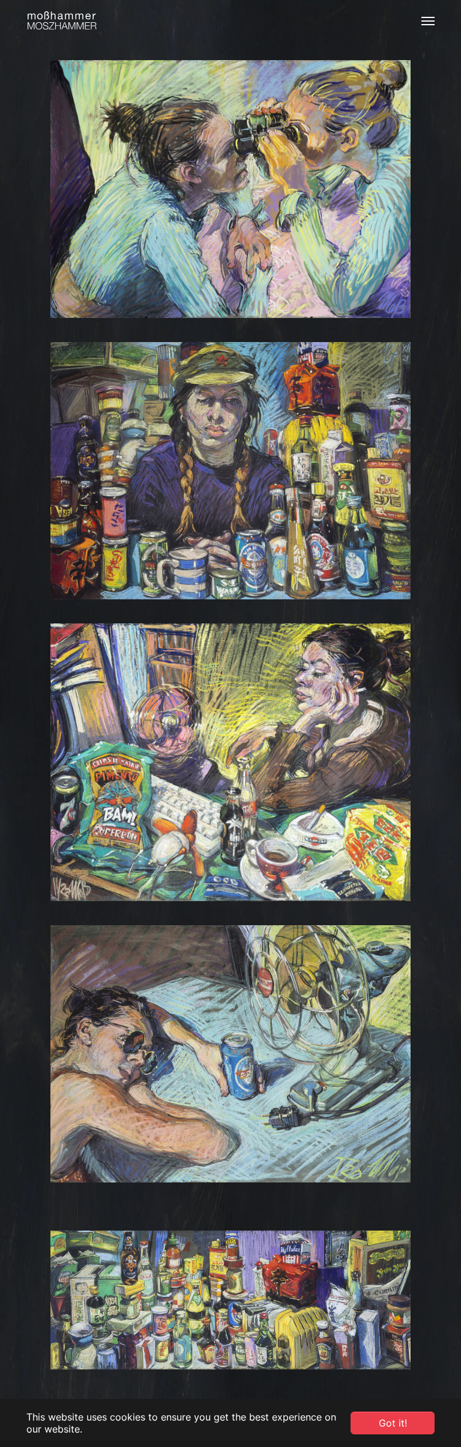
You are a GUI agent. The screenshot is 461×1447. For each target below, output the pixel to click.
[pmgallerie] (61, 21)
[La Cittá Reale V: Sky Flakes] (230, 1300)
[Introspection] (230, 189)
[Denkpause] (230, 762)
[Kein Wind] (230, 1054)
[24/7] (230, 471)
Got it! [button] (393, 1423)
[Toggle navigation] (428, 21)
